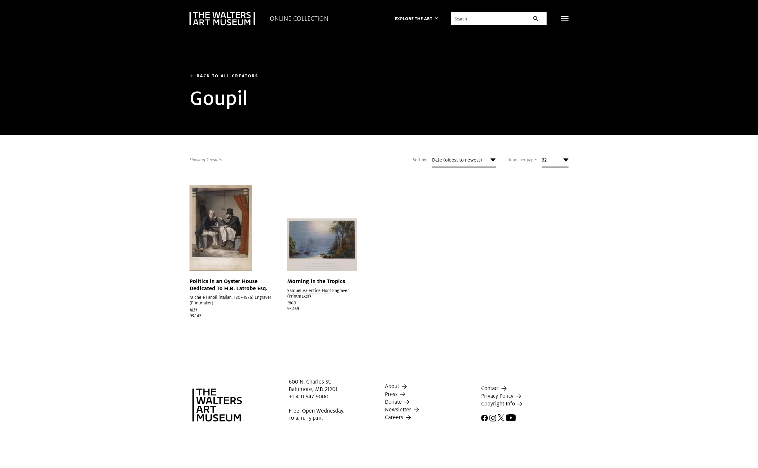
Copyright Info (498, 403)
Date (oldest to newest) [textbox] (457, 160)
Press (392, 394)
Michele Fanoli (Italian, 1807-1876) (221, 297)
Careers (395, 417)
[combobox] (464, 160)
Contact (490, 388)
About (393, 386)
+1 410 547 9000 (308, 396)
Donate (394, 401)
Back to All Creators (224, 76)
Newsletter (399, 409)
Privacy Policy (498, 395)
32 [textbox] (544, 160)
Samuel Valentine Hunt (309, 290)
